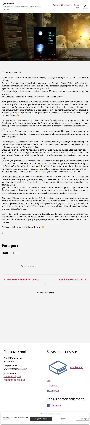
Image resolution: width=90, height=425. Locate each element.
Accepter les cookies (40, 419)
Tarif (77, 8)
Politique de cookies (14, 380)
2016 (25, 266)
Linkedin (54, 390)
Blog (62, 5)
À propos (69, 5)
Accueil (55, 5)
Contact (76, 5)
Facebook (56, 405)
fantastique (46, 59)
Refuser (63, 419)
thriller (56, 59)
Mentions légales (12, 376)
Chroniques (35, 59)
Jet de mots (9, 3)
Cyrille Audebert (32, 266)
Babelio (53, 385)
